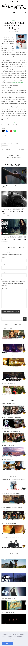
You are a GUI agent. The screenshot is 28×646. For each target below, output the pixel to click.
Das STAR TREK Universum (8, 523)
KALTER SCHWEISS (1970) (8, 459)
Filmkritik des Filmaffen (17, 82)
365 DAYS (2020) (5, 342)
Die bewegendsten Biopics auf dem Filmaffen (13, 537)
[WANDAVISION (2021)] (13, 334)
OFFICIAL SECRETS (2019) (8, 404)
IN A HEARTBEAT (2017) (7, 612)
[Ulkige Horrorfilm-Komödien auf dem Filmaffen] (13, 486)
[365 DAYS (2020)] (13, 348)
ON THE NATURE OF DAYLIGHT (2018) (11, 571)
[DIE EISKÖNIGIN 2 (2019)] (13, 452)
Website (3, 272)
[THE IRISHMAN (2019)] (13, 376)
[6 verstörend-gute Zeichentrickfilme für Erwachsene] (13, 515)
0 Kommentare (23, 149)
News (14, 20)
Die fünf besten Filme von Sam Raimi (10, 493)
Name (3, 257)
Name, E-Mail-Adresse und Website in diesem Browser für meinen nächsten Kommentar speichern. (13, 283)
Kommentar (5, 288)
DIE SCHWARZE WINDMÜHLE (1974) (11, 417)
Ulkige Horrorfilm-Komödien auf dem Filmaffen (13, 479)
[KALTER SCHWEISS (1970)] (13, 466)
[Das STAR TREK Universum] (13, 529)
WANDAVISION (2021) (7, 328)
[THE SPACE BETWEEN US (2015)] (13, 591)
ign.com (8, 121)
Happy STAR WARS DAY (8, 186)
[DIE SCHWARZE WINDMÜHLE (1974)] (13, 424)
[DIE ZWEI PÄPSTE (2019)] (13, 390)
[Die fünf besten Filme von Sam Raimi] (13, 500)
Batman (4, 143)
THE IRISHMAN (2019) (7, 370)
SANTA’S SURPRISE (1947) (8, 599)
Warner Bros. (5, 145)
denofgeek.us (14, 121)
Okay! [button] (7, 643)
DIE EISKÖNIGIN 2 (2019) (8, 445)
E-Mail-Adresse (5, 265)
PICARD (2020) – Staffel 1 (8, 356)
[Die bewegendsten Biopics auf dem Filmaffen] (13, 543)
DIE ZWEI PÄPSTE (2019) (8, 384)
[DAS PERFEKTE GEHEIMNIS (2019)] (13, 438)
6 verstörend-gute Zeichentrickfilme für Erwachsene (11, 508)
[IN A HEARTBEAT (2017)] (13, 619)
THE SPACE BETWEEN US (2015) (10, 585)
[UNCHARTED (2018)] (13, 563)
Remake (16, 143)
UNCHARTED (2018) (6, 557)
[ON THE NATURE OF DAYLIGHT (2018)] (13, 577)
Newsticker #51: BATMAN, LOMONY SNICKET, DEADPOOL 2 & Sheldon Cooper (12, 211)
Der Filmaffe (7, 149)
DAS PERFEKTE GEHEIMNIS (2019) (10, 431)
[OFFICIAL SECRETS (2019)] (13, 410)
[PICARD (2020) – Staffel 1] (13, 362)
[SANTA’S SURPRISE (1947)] (13, 605)
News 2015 (10, 143)
